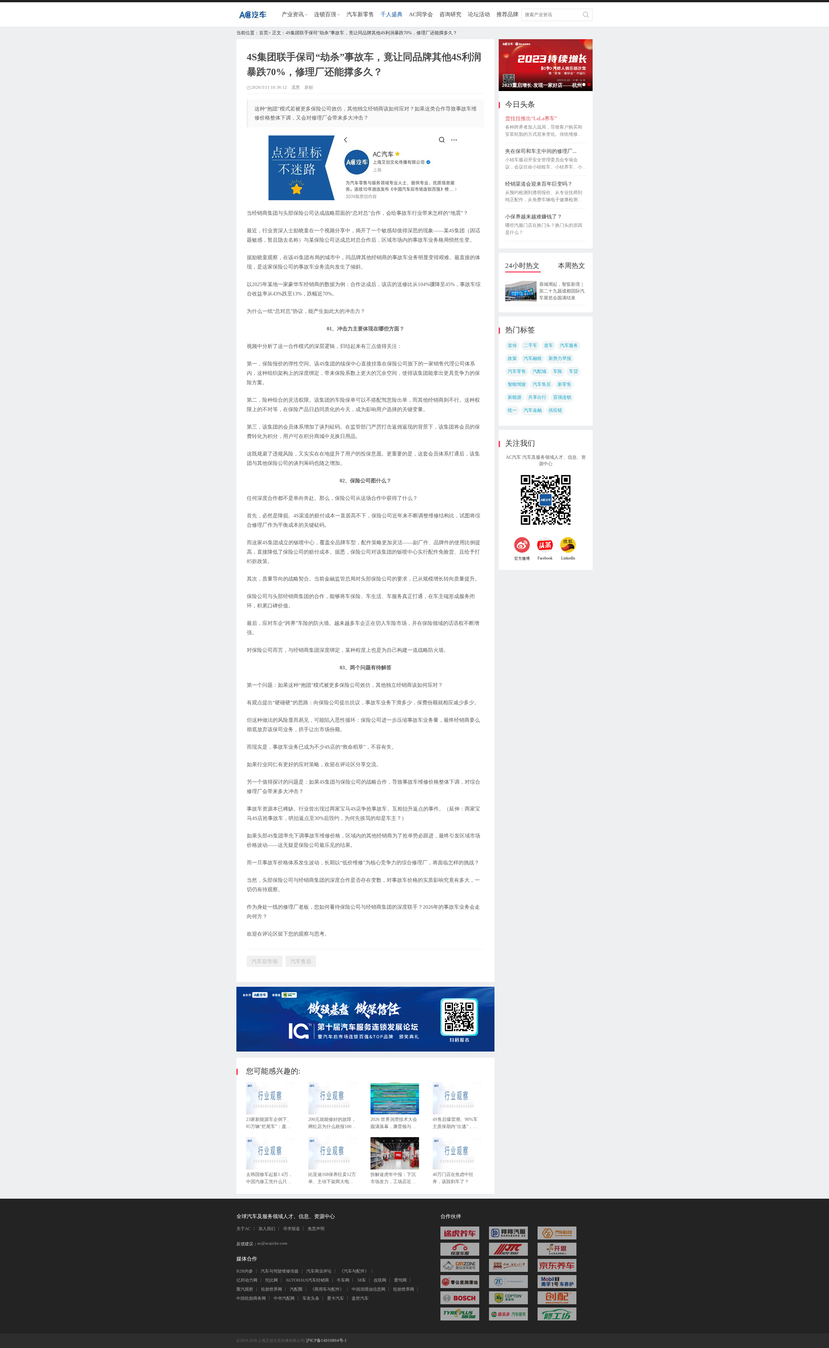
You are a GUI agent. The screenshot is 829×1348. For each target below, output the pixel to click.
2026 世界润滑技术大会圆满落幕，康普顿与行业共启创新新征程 (393, 1124)
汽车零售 (517, 371)
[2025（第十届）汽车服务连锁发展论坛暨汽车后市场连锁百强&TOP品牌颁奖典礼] (365, 1050)
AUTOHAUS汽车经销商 (307, 1280)
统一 (512, 410)
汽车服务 (569, 345)
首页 (263, 32)
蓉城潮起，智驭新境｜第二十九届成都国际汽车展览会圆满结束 (562, 291)
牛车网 (343, 1280)
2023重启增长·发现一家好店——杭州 (542, 85)
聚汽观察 (244, 1289)
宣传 (512, 345)
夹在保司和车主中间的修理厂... (540, 151)
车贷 (573, 371)
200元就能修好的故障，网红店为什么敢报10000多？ (332, 1124)
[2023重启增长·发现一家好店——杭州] (546, 65)
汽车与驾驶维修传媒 (280, 1271)
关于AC (243, 1229)
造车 (548, 345)
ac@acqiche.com (272, 1243)
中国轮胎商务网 (251, 1298)
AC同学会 (421, 14)
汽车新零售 (360, 14)
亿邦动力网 (246, 1280)
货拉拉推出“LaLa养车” (531, 118)
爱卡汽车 (335, 1298)
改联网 (380, 1280)
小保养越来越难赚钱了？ (533, 216)
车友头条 (310, 1298)
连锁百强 (325, 14)
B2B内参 (244, 1271)
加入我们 (266, 1229)
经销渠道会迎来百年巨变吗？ (539, 184)
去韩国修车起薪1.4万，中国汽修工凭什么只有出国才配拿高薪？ (269, 1179)
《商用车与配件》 (327, 1289)
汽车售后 (542, 384)
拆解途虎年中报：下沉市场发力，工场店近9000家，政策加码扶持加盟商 (393, 1179)
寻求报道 (291, 1229)
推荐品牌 (507, 14)
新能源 (514, 397)
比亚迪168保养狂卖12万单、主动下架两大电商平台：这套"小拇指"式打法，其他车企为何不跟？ (332, 1179)
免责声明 (316, 1229)
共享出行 (537, 397)
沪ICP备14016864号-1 (326, 1340)
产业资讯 (293, 14)
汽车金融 (533, 410)
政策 (512, 358)
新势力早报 (560, 358)
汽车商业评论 (319, 1271)
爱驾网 (400, 1280)
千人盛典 (391, 14)
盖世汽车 (360, 1298)
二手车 (530, 345)
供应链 (555, 410)
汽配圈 (296, 1289)
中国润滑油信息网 (368, 1289)
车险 (557, 371)
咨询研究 (450, 14)
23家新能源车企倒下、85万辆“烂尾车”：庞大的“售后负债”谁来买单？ (268, 1124)
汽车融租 (533, 358)
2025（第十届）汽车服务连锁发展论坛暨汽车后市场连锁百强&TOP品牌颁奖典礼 (583, 84)
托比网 (271, 1280)
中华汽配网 (284, 1298)
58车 (361, 1280)
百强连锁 (562, 397)
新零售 (564, 384)
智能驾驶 (517, 384)
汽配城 (539, 371)
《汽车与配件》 (354, 1271)
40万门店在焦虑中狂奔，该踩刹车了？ (453, 1178)
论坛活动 (479, 14)
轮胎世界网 (271, 1289)
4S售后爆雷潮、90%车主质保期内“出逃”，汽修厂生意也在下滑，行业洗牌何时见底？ (455, 1124)
